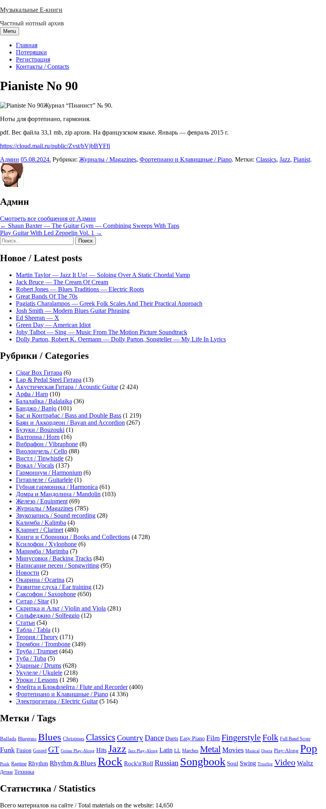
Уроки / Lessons (37, 679)
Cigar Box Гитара (39, 372)
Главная (26, 45)
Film (213, 738)
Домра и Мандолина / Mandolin (58, 494)
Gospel (40, 750)
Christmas (73, 739)
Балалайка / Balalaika (44, 401)
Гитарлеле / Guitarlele (44, 479)
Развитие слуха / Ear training (53, 587)
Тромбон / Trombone (43, 644)
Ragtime (19, 764)
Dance (154, 738)
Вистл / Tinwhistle (40, 458)
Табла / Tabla (33, 629)
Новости (27, 572)
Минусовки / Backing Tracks (54, 558)
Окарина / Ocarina (40, 579)
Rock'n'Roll (138, 763)
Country (130, 737)
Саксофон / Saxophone (46, 594)
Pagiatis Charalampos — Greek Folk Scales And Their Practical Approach (109, 303)
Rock (110, 761)
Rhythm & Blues (73, 763)
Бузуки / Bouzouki (40, 429)
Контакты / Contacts (42, 66)
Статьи (25, 622)
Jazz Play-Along (143, 750)
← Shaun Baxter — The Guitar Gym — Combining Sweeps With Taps (89, 225)
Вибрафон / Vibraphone (47, 444)
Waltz (305, 763)
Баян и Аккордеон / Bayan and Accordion (70, 422)
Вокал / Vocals (35, 465)
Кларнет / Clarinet (39, 529)
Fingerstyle (241, 737)
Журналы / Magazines (107, 159)
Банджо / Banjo (36, 408)
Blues (49, 737)
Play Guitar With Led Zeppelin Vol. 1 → (51, 232)
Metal (210, 749)
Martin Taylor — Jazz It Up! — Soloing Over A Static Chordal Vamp (103, 275)
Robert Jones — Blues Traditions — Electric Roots (80, 289)
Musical (252, 750)
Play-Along (286, 750)
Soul (232, 763)
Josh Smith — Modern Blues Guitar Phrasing (73, 310)
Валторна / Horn (38, 436)
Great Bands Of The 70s (47, 296)
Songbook (202, 761)
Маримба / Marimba (42, 551)
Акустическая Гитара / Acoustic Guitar (67, 386)
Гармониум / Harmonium (49, 472)
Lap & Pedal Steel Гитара (49, 379)
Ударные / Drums (38, 665)
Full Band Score (295, 739)
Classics (266, 159)
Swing (248, 763)
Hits (101, 750)
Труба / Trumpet (37, 651)
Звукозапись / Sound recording (55, 515)
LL (177, 750)
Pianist (301, 159)
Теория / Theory (37, 637)
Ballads (8, 739)
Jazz (284, 159)
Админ (9, 159)
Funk (7, 750)
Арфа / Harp (32, 394)
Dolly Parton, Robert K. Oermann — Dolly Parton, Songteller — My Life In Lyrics (121, 339)
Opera (266, 750)
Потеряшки (31, 52)
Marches (190, 750)
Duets (171, 739)
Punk (5, 764)
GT (53, 749)
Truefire (265, 763)
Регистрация (33, 59)
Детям (6, 772)
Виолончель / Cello (41, 451)
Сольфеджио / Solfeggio (48, 615)
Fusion (23, 750)
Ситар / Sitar (32, 601)
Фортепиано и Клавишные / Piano (186, 159)
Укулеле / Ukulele (39, 672)
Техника (24, 772)
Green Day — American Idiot (53, 325)
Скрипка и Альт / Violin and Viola (61, 608)
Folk (270, 737)
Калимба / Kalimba (41, 522)
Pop (308, 749)
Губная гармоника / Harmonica (57, 486)
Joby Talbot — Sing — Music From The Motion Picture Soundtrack (101, 332)
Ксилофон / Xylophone (46, 544)
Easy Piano (192, 738)
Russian (167, 763)
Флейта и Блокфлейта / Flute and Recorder (72, 687)
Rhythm (38, 763)
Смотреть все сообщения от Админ (48, 218)
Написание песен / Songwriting (57, 565)
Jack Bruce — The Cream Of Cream (62, 282)
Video (284, 762)
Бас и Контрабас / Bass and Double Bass (68, 415)
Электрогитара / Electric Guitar (57, 701)
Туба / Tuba (31, 658)
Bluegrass (27, 739)
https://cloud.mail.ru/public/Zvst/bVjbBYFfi (55, 146)
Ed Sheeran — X (37, 317)
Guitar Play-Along (78, 750)
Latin (166, 750)
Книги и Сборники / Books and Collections (73, 537)
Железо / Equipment (42, 501)
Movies (233, 750)
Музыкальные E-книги (31, 9)
